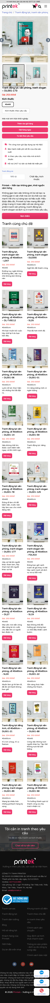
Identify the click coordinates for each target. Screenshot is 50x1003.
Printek (17, 992)
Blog (4, 925)
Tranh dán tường (10, 919)
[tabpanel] (25, 197)
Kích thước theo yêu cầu (16, 111)
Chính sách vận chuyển (34, 929)
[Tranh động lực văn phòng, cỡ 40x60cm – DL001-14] (12, 415)
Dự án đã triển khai (11, 949)
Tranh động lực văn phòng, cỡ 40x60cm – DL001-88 (37, 728)
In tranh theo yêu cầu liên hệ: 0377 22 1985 (23, 2)
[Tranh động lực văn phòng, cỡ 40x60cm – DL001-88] (37, 712)
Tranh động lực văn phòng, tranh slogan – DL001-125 (37, 489)
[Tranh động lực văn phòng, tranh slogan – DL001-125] (37, 473)
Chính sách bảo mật (37, 955)
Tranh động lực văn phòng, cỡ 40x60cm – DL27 (12, 611)
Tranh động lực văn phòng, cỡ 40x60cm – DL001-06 (12, 374)
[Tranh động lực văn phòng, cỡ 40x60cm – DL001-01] (37, 358)
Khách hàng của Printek (10, 937)
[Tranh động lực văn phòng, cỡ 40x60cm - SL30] (12, 655)
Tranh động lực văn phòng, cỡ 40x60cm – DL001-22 (37, 671)
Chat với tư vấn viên (25, 845)
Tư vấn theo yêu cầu (25, 136)
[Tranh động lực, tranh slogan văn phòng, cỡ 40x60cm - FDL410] (37, 532)
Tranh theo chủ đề (36, 914)
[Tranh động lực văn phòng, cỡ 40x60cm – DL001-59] (37, 415)
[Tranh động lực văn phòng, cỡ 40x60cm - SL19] (37, 595)
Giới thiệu (6, 944)
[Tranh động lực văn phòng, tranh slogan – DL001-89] (12, 772)
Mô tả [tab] (14, 176)
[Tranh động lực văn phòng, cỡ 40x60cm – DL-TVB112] (12, 301)
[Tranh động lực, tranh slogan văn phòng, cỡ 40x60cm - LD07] (12, 238)
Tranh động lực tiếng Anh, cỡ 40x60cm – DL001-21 (12, 728)
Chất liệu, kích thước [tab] (36, 178)
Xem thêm (25, 216)
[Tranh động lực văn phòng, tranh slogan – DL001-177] (12, 532)
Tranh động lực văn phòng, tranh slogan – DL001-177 (12, 548)
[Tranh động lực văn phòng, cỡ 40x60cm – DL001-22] (37, 655)
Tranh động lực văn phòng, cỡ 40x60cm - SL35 (37, 317)
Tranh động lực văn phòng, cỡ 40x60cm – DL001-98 (37, 788)
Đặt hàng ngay (25, 130)
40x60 (8, 104)
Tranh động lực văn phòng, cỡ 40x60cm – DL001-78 (12, 489)
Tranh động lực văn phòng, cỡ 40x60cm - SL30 (12, 671)
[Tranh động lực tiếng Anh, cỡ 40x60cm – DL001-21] (12, 712)
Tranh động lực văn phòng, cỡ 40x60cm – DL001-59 (37, 432)
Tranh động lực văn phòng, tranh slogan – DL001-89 (12, 788)
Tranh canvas (8, 908)
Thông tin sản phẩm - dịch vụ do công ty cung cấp (37, 947)
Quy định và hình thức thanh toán (35, 937)
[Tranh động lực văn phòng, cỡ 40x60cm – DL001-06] (12, 358)
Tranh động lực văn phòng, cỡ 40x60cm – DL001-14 (12, 432)
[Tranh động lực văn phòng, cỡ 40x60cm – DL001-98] (37, 772)
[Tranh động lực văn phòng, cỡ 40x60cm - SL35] (37, 301)
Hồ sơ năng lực (9, 930)
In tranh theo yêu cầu (36, 921)
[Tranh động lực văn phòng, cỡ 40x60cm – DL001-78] (12, 473)
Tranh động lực (7, 171)
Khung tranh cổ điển (37, 908)
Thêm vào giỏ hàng (25, 124)
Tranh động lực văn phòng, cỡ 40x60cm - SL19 (37, 611)
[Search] (39, 7)
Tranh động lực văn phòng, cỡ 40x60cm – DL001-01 (37, 374)
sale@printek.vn (14, 890)
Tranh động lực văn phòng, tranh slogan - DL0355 (37, 254)
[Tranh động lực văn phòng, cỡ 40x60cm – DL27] (12, 595)
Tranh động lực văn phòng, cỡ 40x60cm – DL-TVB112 (12, 317)
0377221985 (15, 882)
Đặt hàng (7, 284)
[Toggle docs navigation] (45, 6)
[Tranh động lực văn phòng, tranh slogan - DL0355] (37, 238)
